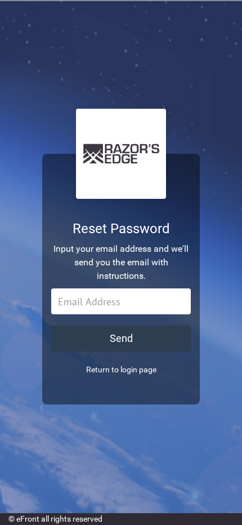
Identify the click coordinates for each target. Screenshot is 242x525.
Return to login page (121, 369)
